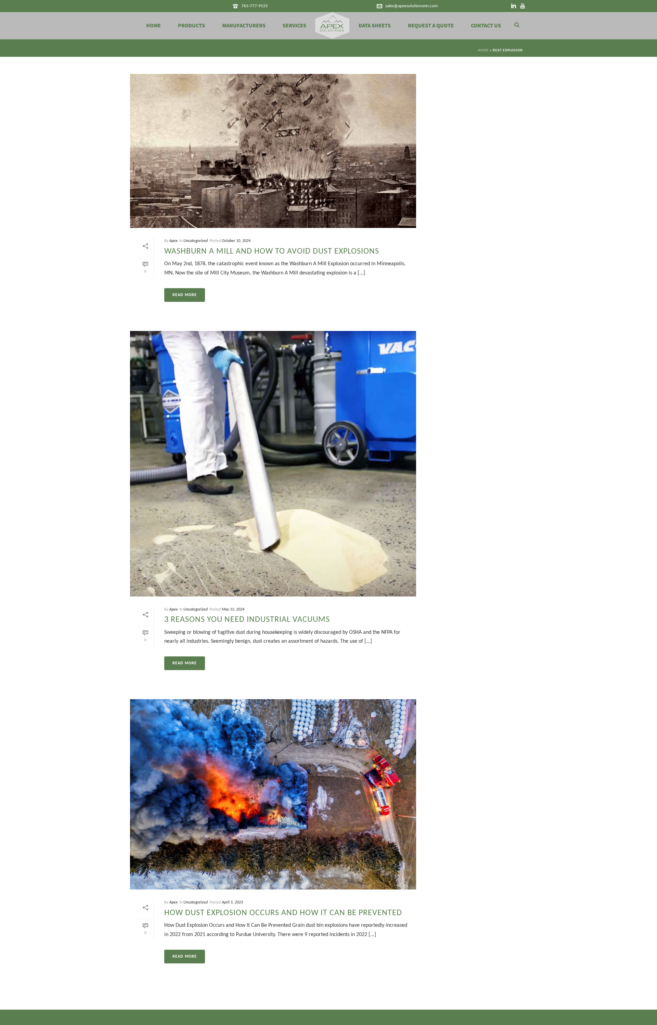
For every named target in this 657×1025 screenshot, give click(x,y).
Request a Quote (431, 25)
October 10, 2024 (236, 241)
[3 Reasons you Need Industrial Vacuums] (273, 464)
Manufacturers (244, 25)
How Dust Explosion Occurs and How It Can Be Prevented (283, 913)
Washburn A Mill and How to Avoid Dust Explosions (271, 251)
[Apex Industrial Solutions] (332, 25)
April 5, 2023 (232, 902)
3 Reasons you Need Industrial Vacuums (247, 620)
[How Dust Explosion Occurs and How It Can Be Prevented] (273, 794)
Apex (173, 241)
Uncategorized (195, 241)
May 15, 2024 (233, 609)
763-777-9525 (254, 6)
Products (191, 25)
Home (153, 25)
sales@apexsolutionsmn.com (411, 6)
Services (294, 25)
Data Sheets (375, 25)
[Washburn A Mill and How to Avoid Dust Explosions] (273, 151)
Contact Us (486, 25)
